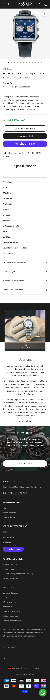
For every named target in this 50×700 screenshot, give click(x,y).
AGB (5, 597)
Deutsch (36, 668)
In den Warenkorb (25, 136)
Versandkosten (24, 87)
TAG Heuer (8, 69)
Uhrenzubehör (9, 517)
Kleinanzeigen (9, 537)
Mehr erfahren (25, 421)
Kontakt (6, 156)
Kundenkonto (8, 569)
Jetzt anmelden (25, 463)
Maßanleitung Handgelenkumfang (18, 574)
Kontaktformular (10, 564)
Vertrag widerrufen (11, 578)
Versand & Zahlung (11, 593)
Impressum (8, 607)
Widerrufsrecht (9, 602)
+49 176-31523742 (32, 153)
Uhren (5, 508)
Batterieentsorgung (11, 616)
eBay (5, 532)
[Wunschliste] (40, 4)
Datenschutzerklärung (12, 611)
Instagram (7, 543)
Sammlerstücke (9, 513)
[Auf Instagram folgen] (4, 658)
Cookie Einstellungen (12, 620)
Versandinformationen (24, 636)
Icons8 (14, 647)
